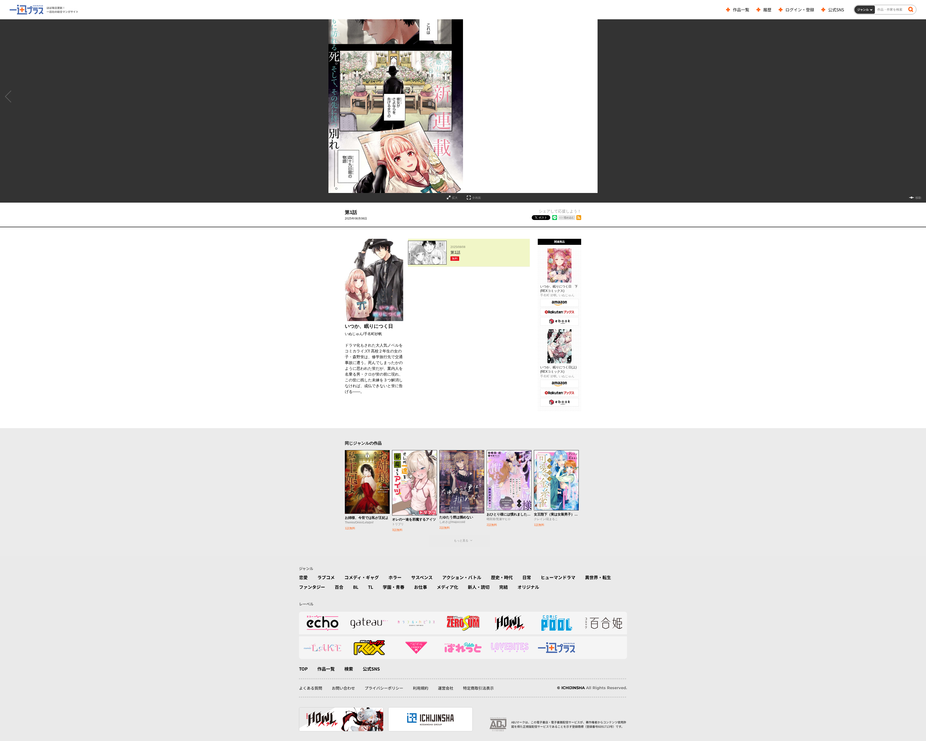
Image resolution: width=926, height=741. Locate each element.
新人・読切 (479, 587)
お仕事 (420, 587)
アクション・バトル (461, 577)
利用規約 (420, 688)
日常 (526, 577)
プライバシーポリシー (384, 688)
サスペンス (422, 577)
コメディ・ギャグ (361, 577)
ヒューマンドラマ (558, 577)
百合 (339, 587)
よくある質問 (310, 688)
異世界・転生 (598, 577)
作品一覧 (741, 10)
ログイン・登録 (799, 10)
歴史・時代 (502, 577)
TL (370, 587)
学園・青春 (393, 587)
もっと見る (461, 540)
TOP (303, 669)
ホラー (395, 577)
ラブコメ (326, 577)
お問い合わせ (343, 688)
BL (355, 587)
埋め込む (569, 217)
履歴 (767, 10)
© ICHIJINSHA (571, 688)
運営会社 (445, 688)
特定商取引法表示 (478, 688)
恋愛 (303, 577)
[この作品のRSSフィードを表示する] (578, 217)
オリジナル (528, 587)
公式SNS (836, 10)
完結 (503, 587)
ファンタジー (312, 587)
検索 (348, 669)
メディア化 (447, 587)
